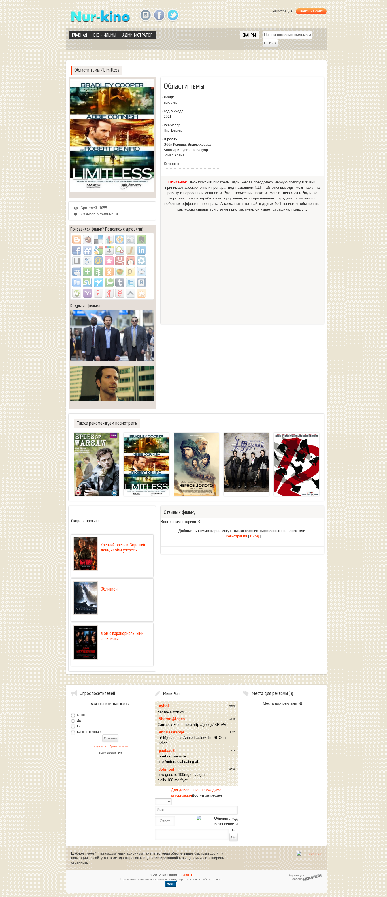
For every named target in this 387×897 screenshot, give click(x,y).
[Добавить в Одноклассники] (109, 271)
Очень (81, 714)
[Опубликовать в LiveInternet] (76, 260)
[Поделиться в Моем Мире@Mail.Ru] (98, 260)
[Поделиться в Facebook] (76, 250)
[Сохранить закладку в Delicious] (98, 239)
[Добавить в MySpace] (76, 271)
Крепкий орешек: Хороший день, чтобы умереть (123, 547)
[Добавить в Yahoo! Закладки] (87, 293)
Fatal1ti (187, 875)
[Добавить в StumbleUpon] (87, 282)
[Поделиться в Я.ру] (109, 293)
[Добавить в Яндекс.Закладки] (98, 293)
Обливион (109, 589)
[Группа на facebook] (159, 15)
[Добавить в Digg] (130, 239)
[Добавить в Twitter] (130, 282)
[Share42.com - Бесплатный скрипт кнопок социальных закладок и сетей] (141, 293)
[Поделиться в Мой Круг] (141, 260)
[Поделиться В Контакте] (141, 282)
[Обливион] (85, 598)
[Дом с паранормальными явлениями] (85, 642)
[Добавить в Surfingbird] (98, 282)
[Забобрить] (87, 239)
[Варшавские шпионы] (96, 465)
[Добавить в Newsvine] (98, 271)
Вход (254, 536)
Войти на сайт (311, 11)
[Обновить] (214, 801)
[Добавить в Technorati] (109, 282)
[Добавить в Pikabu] (119, 271)
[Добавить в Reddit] (141, 271)
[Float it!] (119, 239)
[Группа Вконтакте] (145, 15)
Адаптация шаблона (296, 877)
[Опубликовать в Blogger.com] (76, 239)
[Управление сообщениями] (231, 801)
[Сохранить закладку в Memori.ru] (109, 260)
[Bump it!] (109, 239)
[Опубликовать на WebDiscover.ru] (76, 293)
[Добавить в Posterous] (130, 271)
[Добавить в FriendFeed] (87, 250)
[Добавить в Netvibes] (87, 271)
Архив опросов (119, 746)
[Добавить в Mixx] (130, 260)
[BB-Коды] (225, 801)
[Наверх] (130, 293)
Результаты (99, 746)
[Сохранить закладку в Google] (98, 250)
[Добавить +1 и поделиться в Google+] (109, 250)
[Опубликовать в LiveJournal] (87, 260)
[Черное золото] (196, 465)
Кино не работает (89, 731)
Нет (79, 726)
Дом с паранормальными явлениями (122, 635)
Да (79, 720)
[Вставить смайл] (219, 801)
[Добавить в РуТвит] (76, 282)
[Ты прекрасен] (246, 462)
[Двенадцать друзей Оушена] (296, 466)
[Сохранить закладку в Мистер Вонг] (119, 260)
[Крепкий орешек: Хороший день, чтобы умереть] (85, 553)
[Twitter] (173, 15)
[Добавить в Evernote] (141, 239)
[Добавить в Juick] (130, 250)
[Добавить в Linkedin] (141, 250)
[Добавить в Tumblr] (119, 282)
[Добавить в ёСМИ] (119, 293)
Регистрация (282, 11)
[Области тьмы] (146, 465)
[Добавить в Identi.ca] (119, 250)
